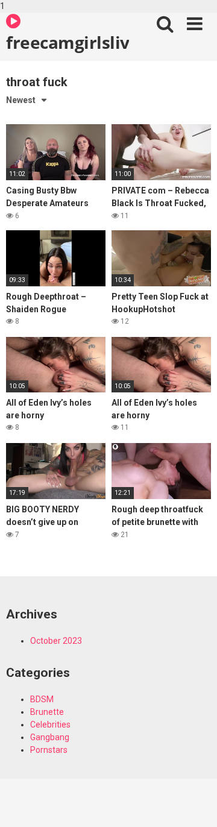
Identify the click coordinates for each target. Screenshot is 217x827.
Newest (21, 100)
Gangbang (49, 737)
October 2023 (56, 641)
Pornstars (49, 750)
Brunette (47, 712)
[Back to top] (194, 804)
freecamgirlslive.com (67, 42)
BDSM (42, 699)
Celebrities (50, 724)
